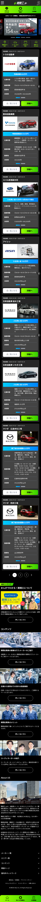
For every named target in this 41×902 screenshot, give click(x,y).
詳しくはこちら (20, 620)
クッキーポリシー (22, 883)
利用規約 (17, 880)
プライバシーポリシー (26, 880)
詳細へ (29, 103)
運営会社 (11, 880)
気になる (13, 103)
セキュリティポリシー (11, 883)
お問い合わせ (32, 883)
